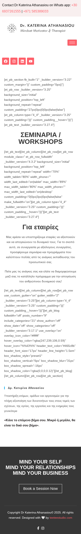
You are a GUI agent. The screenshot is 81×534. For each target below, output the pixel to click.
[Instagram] (13, 61)
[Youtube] (30, 61)
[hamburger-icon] (72, 43)
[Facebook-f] (38, 528)
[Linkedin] (22, 61)
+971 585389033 (35, 11)
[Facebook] (5, 61)
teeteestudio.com (61, 517)
